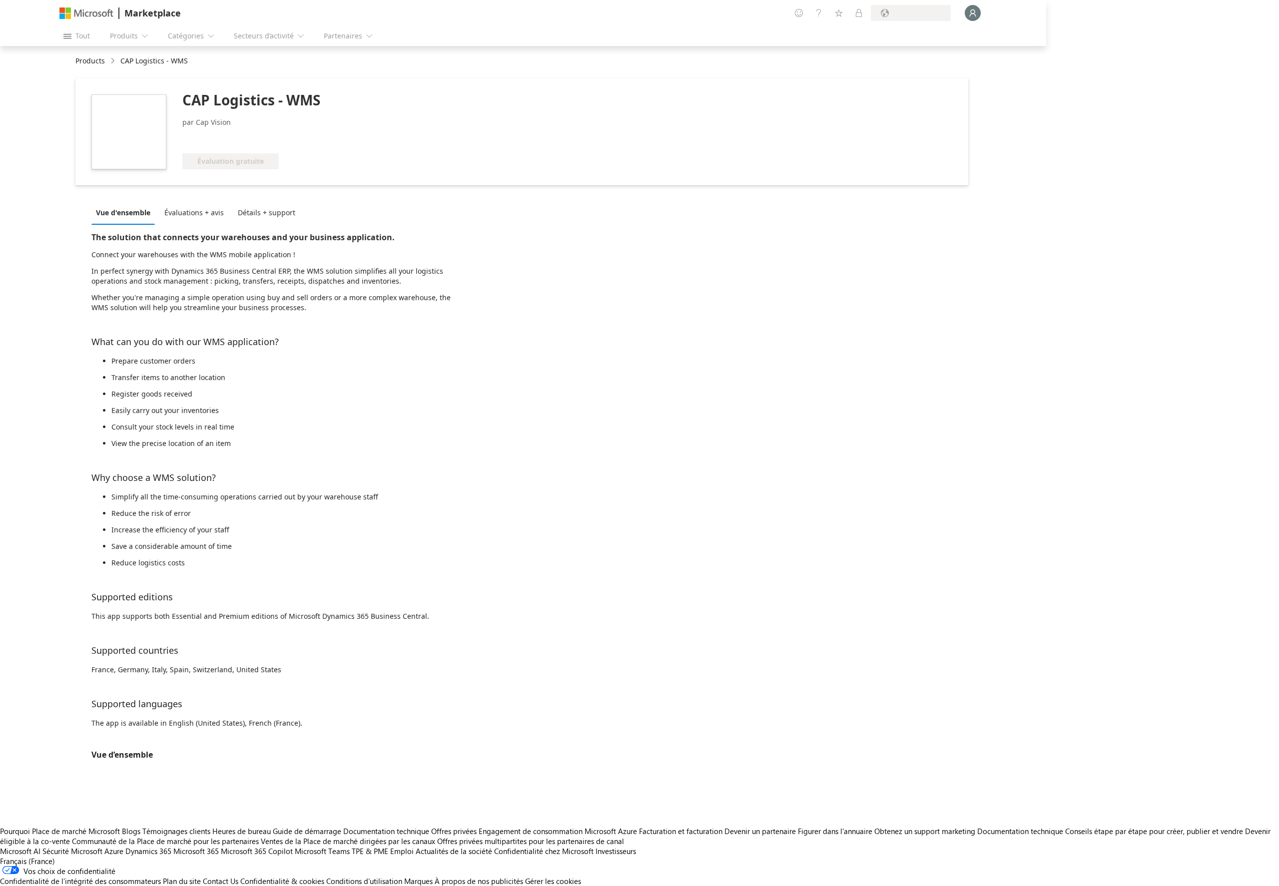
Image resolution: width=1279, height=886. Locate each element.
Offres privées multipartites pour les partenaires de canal (530, 841)
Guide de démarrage (307, 831)
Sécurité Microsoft (72, 851)
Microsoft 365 (196, 851)
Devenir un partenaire (760, 831)
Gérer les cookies (553, 881)
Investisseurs (616, 851)
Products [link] (90, 60)
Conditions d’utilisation (364, 881)
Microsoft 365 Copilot (257, 851)
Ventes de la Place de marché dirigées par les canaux (348, 841)
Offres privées (454, 831)
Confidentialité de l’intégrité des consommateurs (80, 881)
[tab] (125, 212)
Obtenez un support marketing (924, 831)
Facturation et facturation (680, 831)
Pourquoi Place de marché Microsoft (60, 831)
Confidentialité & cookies (282, 881)
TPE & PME (370, 851)
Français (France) (27, 861)
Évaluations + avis (194, 212)
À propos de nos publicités (479, 881)
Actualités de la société (454, 851)
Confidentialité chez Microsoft (544, 851)
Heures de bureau (241, 831)
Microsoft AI (20, 851)
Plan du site (182, 881)
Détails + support (266, 212)
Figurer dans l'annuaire (835, 831)
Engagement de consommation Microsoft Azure (559, 831)
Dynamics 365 (148, 851)
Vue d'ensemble (123, 212)
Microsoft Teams (322, 851)
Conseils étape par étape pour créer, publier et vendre (1154, 831)
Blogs (131, 831)
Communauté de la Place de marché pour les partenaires (165, 841)
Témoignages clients (176, 831)
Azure (113, 851)
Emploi (402, 851)
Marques (418, 881)
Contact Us (220, 881)
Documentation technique (386, 831)
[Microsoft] (86, 13)
